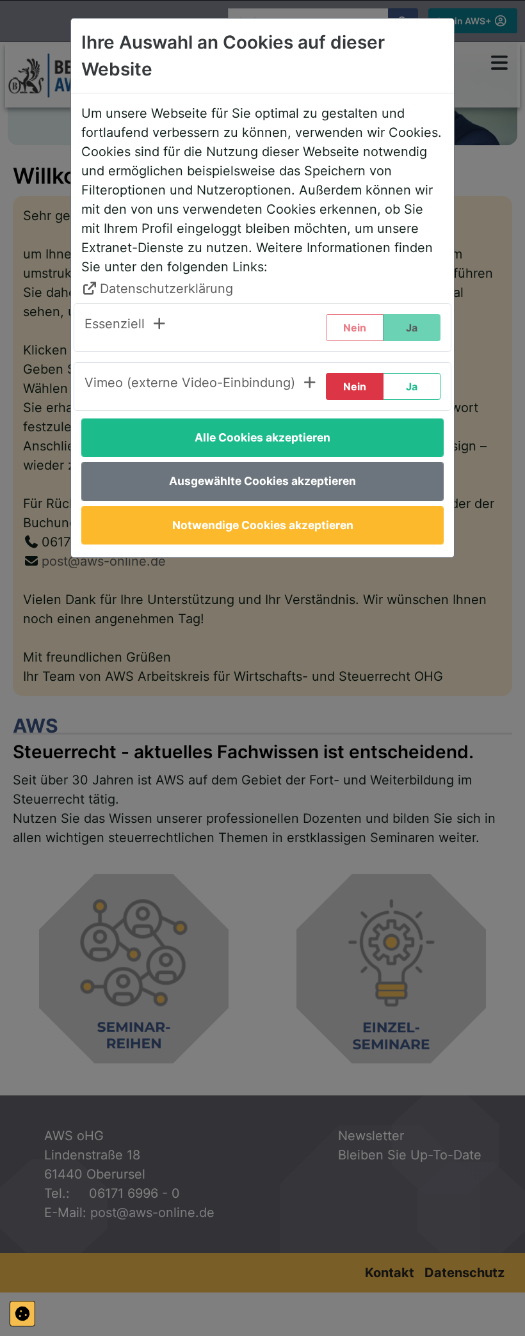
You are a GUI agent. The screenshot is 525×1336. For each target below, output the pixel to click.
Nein (354, 386)
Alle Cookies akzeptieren (262, 437)
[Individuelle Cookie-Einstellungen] (22, 1313)
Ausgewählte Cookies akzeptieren (262, 481)
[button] (126, 327)
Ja (411, 386)
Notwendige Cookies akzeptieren (262, 525)
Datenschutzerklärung (166, 288)
